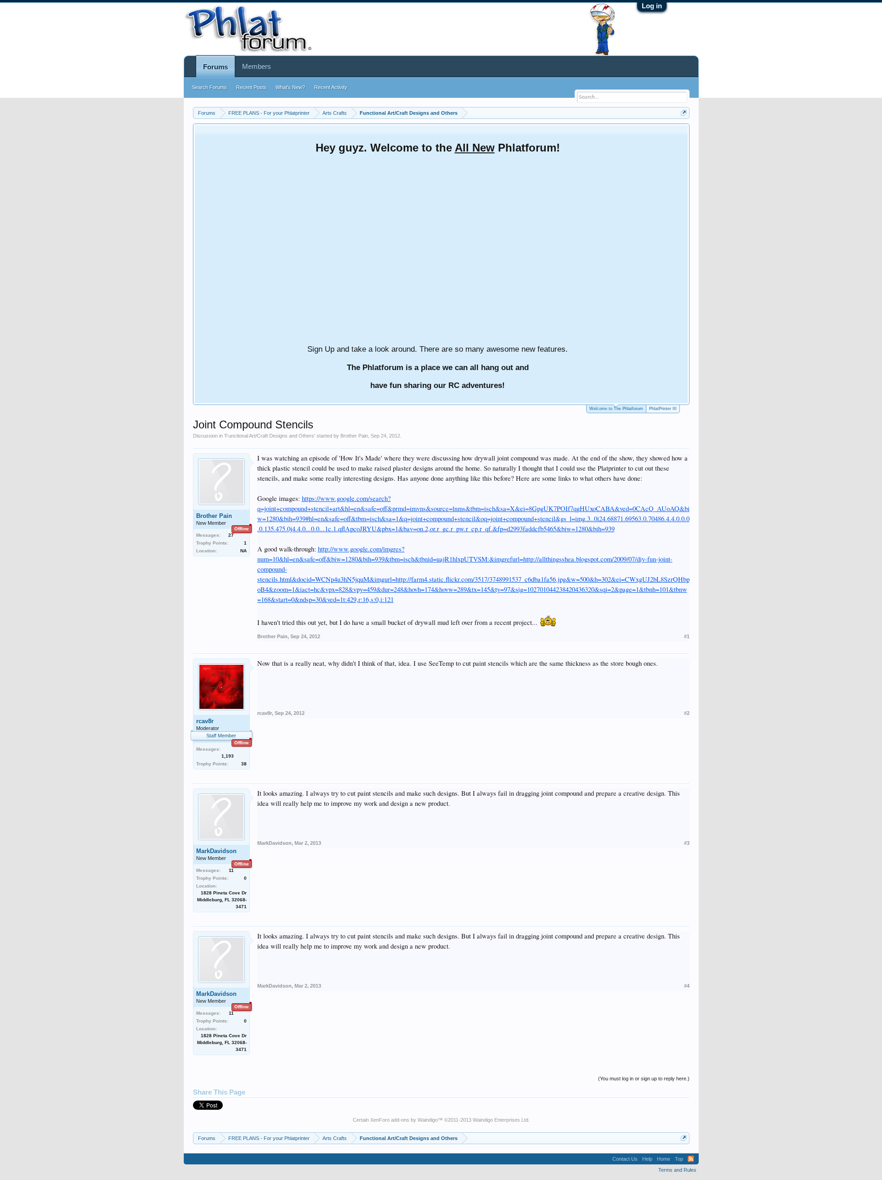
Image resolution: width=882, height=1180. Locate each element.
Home (663, 1159)
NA (243, 550)
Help (647, 1159)
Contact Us (625, 1159)
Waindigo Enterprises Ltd (500, 1120)
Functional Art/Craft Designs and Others (269, 435)
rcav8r (205, 721)
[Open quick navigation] (684, 113)
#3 (687, 843)
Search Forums (209, 87)
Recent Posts (251, 87)
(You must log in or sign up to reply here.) (644, 1078)
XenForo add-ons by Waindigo (404, 1120)
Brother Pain (354, 435)
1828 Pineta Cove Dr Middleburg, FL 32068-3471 (222, 899)
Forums (215, 67)
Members (256, 66)
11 (231, 870)
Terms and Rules (677, 1170)
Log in (652, 6)
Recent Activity (330, 87)
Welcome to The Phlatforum (616, 408)
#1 (687, 636)
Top (679, 1159)
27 (231, 535)
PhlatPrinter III (663, 408)
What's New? (290, 87)
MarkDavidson (216, 851)
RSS (691, 1159)
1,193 (227, 756)
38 (244, 763)
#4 (687, 986)
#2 (687, 713)
